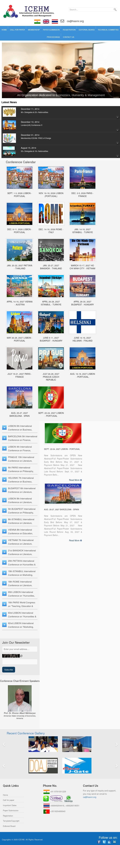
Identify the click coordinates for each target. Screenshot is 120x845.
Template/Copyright (11, 820)
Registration (8, 815)
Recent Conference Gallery (26, 733)
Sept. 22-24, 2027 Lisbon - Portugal (51, 414)
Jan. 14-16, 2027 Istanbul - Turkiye (82, 231)
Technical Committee (108, 29)
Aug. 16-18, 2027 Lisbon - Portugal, (82, 375)
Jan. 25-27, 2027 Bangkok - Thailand (51, 267)
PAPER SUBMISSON (51, 29)
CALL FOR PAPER (17, 29)
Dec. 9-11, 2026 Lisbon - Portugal (19, 231)
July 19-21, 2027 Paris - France (19, 375)
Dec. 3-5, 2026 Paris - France (82, 195)
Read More (74, 480)
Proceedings (53, 37)
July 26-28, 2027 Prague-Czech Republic (51, 376)
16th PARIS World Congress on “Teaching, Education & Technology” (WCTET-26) (21, 606)
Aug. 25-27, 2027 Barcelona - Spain (20, 414)
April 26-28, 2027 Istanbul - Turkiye (51, 303)
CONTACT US (68, 37)
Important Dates (10, 805)
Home (5, 794)
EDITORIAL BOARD (87, 29)
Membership (34, 29)
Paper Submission (10, 810)
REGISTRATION (69, 29)
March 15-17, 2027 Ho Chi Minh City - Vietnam (82, 267)
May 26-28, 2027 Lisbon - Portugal (19, 339)
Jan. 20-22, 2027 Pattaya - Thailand (19, 267)
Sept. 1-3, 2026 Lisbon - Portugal (19, 195)
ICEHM (21, 839)
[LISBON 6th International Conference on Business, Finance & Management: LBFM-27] (51, 397)
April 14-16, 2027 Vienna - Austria (19, 303)
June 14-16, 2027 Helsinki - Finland (82, 339)
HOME (4, 29)
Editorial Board (9, 826)
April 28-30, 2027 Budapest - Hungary (82, 303)
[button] (13, 744)
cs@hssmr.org (75, 21)
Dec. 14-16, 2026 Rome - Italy (51, 231)
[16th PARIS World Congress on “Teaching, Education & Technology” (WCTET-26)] (82, 178)
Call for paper (8, 800)
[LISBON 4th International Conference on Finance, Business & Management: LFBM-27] (82, 358)
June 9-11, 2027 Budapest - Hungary (51, 339)
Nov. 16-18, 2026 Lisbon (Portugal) (51, 195)
